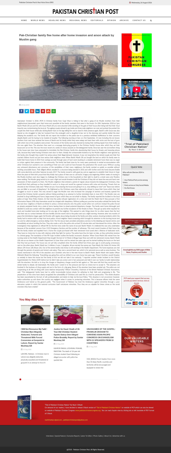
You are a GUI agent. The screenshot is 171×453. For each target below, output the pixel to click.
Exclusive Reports (73, 436)
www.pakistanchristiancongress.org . (88, 410)
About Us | (108, 436)
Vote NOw (129, 194)
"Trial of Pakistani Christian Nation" (109, 408)
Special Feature (60, 436)
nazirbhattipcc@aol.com (53, 420)
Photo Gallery (98, 436)
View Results (143, 194)
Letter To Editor (86, 436)
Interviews (50, 436)
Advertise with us (118, 436)
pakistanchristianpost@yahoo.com (75, 420)
